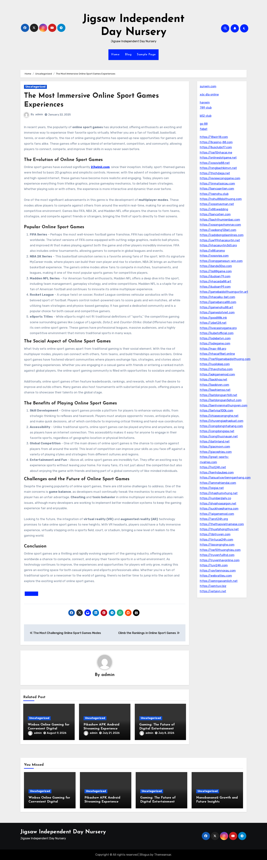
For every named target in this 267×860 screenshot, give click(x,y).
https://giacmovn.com (215, 446)
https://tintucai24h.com (216, 539)
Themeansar (162, 854)
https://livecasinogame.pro (218, 328)
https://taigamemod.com (217, 514)
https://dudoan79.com (215, 276)
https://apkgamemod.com (217, 374)
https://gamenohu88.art (216, 307)
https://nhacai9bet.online (217, 353)
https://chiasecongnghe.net (219, 415)
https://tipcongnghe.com (217, 544)
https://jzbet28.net (213, 322)
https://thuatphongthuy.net (219, 529)
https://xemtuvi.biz (213, 586)
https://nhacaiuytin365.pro (218, 245)
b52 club (205, 115)
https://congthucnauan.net (219, 436)
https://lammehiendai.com (218, 483)
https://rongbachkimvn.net (218, 168)
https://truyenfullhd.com (217, 555)
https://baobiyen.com (214, 384)
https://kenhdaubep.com (217, 472)
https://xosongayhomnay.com (220, 224)
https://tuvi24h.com (214, 565)
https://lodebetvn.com (215, 338)
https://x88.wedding (214, 209)
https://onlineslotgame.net (218, 157)
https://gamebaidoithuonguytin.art (224, 291)
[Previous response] (31, 594)
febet (203, 129)
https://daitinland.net (215, 441)
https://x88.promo (212, 250)
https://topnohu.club (214, 194)
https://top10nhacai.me (216, 152)
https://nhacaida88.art (215, 281)
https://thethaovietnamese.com (222, 524)
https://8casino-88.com (216, 142)
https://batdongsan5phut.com (221, 400)
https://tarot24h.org (214, 519)
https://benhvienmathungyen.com (223, 405)
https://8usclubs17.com (216, 147)
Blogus (144, 854)
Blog (128, 54)
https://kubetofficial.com (217, 333)
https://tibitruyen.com (215, 534)
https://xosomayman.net (217, 204)
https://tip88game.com (216, 271)
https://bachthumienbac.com (220, 219)
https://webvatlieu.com (216, 575)
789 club (206, 107)
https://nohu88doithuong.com (221, 199)
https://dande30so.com (216, 266)
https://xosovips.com (214, 255)
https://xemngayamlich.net (219, 581)
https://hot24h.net (213, 467)
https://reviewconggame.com (220, 178)
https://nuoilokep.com (215, 364)
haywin (205, 102)
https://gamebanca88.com (218, 302)
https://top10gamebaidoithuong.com (225, 359)
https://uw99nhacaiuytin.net (220, 240)
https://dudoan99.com (215, 286)
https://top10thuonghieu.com (220, 550)
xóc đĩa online (209, 94)
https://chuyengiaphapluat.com (221, 421)
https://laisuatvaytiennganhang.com (225, 477)
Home (115, 54)
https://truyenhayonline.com (220, 560)
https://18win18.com (214, 137)
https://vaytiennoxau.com (218, 570)
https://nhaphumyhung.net (219, 493)
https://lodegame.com (215, 343)
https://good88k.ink (213, 317)
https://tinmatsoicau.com (217, 183)
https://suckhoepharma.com (219, 508)
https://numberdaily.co (215, 498)
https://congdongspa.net (217, 431)
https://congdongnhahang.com (221, 426)
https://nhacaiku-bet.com (217, 297)
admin (39, 114)
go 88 (204, 123)
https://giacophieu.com (216, 452)
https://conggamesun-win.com (221, 261)
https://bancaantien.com (217, 188)
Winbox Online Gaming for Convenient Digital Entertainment (48, 728)
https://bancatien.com (215, 214)
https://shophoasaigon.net (218, 503)
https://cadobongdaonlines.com (222, 235)
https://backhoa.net (213, 379)
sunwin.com (208, 86)
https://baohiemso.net (215, 390)
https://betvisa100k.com (216, 410)
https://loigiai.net (212, 488)
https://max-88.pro (213, 348)
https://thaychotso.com (216, 369)
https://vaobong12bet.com (218, 230)
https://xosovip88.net (215, 163)
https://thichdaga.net (215, 173)
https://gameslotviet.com (217, 312)
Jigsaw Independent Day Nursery (63, 832)
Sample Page (146, 54)
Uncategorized (35, 86)
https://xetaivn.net (213, 591)
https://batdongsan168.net (218, 395)
